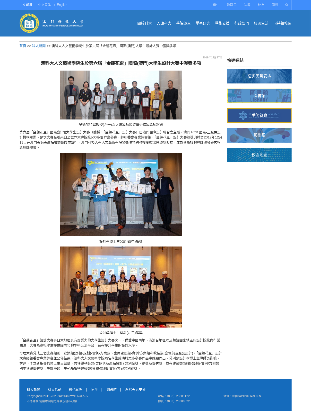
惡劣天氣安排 (135, 390)
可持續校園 (282, 23)
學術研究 (203, 23)
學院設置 (183, 23)
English (62, 5)
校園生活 (261, 23)
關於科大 (144, 23)
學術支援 (222, 23)
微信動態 (76, 390)
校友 (261, 5)
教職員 (232, 5)
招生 (94, 390)
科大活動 (54, 390)
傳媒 (275, 5)
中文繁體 (25, 5)
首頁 (22, 46)
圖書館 (111, 390)
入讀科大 (164, 23)
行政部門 (241, 23)
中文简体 (44, 5)
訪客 (247, 5)
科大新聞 (39, 46)
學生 (216, 5)
